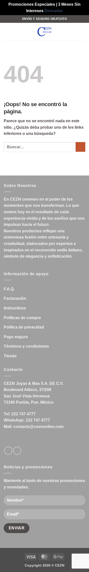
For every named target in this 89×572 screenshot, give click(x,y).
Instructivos (15, 308)
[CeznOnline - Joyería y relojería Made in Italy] (44, 31)
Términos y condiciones (26, 346)
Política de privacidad (24, 327)
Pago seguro (16, 337)
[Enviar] (80, 147)
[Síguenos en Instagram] (17, 451)
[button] (7, 32)
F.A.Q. (9, 289)
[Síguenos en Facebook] (8, 451)
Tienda (10, 356)
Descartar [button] (53, 11)
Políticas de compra (22, 318)
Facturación (15, 298)
